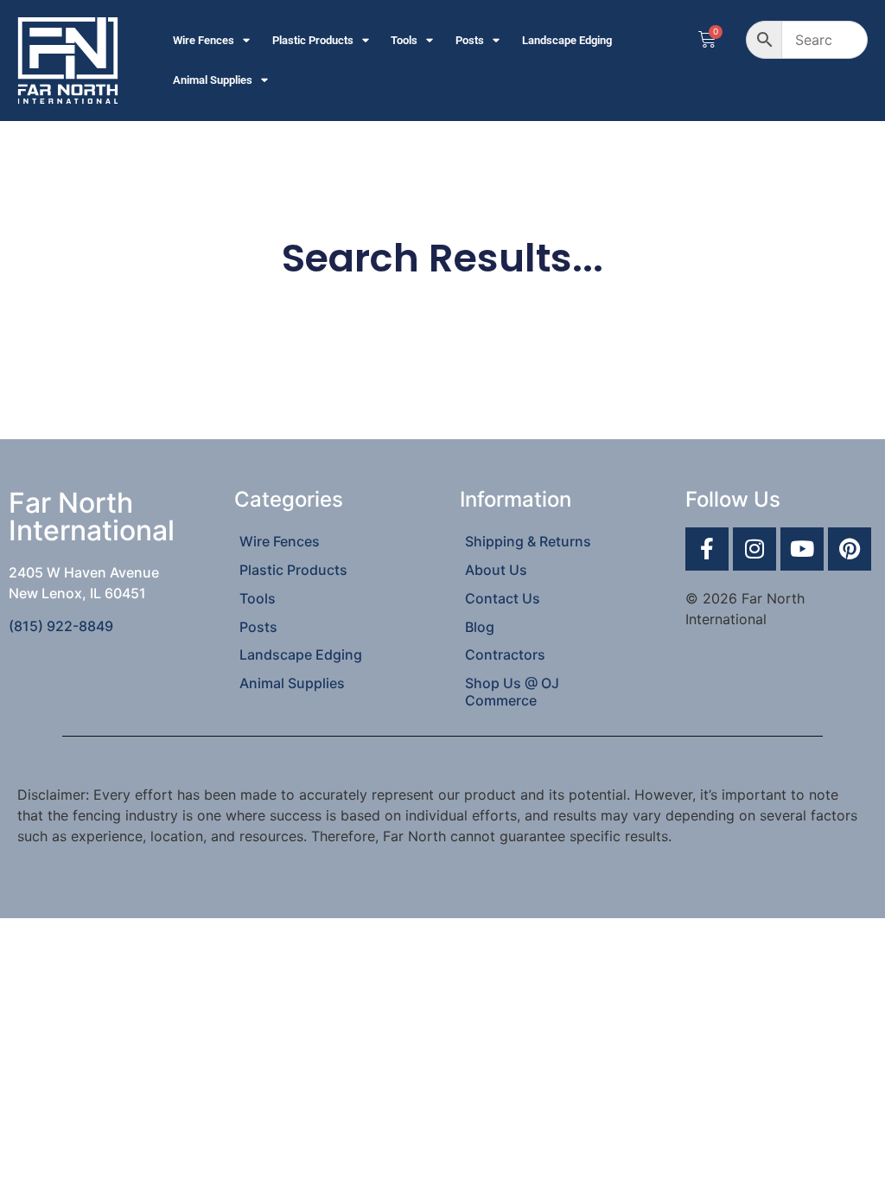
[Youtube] (802, 549)
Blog (479, 626)
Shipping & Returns (528, 541)
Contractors (505, 654)
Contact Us (502, 598)
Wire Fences (203, 40)
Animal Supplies (212, 79)
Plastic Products (312, 40)
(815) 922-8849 (61, 626)
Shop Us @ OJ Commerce (512, 691)
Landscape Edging (567, 40)
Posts (469, 40)
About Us (496, 569)
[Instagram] (754, 549)
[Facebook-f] (707, 549)
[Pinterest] (849, 549)
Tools (404, 40)
